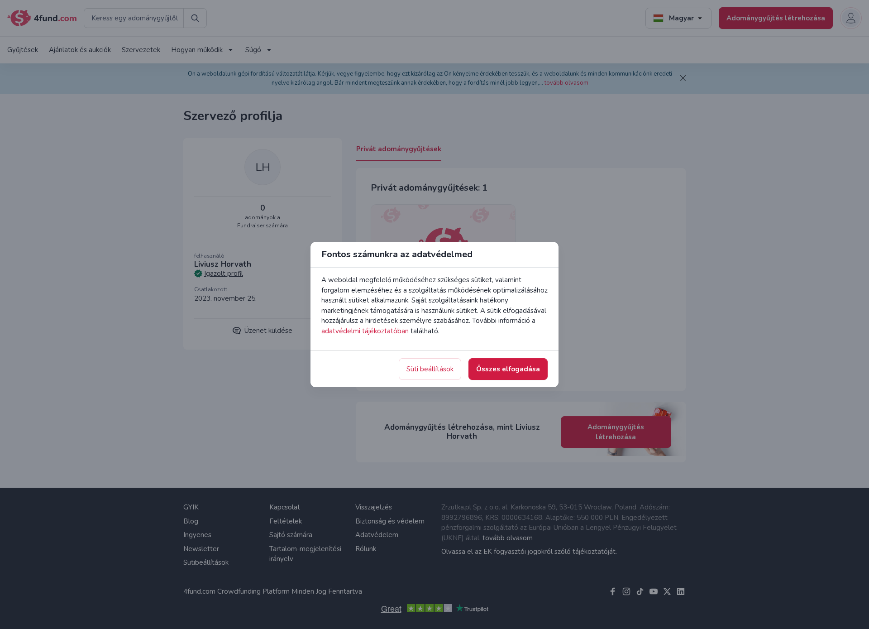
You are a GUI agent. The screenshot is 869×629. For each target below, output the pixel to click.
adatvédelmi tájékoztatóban (365, 331)
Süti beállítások (430, 369)
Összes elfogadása (508, 369)
